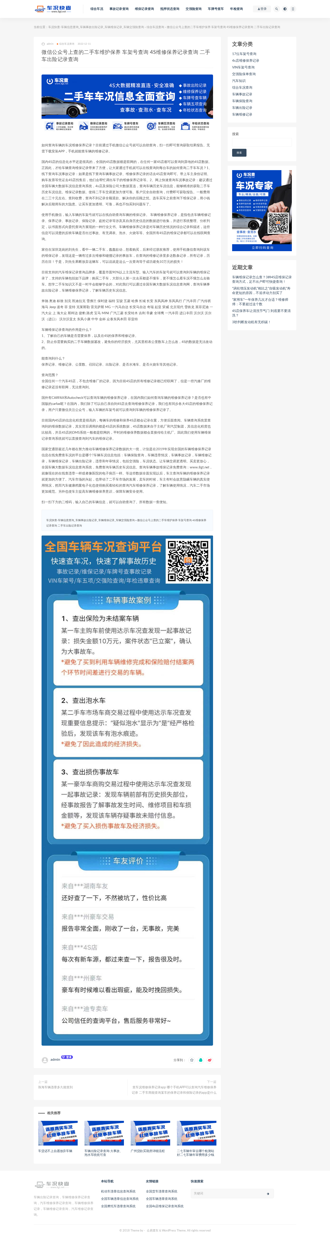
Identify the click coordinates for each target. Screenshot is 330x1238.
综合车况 (96, 9)
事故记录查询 (119, 9)
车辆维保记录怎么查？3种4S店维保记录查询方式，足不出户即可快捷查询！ (262, 279)
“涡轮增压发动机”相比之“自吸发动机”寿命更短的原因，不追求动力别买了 (261, 291)
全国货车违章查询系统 (161, 1191)
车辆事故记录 (242, 94)
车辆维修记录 (242, 114)
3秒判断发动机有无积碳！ (251, 322)
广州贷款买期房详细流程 (148, 1151)
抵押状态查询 (169, 9)
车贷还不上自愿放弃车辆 (55, 1151)
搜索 (235, 134)
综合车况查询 (155, 27)
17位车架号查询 (244, 54)
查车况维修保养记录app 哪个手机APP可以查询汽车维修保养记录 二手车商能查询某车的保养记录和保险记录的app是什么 (174, 1090)
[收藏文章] (191, 1060)
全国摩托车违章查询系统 (118, 1206)
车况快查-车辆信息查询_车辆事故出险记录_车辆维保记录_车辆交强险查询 (96, 27)
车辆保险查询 (242, 101)
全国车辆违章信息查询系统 (120, 1199)
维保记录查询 (144, 9)
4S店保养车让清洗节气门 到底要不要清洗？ (261, 313)
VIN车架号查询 (243, 67)
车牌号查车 (216, 9)
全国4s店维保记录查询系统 (165, 1206)
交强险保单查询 (244, 74)
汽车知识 (239, 81)
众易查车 (152, 1230)
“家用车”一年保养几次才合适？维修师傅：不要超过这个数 (260, 302)
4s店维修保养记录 (245, 60)
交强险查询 (194, 9)
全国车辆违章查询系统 (161, 1199)
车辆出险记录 (242, 108)
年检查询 (236, 9)
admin (55, 1059)
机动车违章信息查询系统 (118, 1191)
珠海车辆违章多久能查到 (55, 1087)
